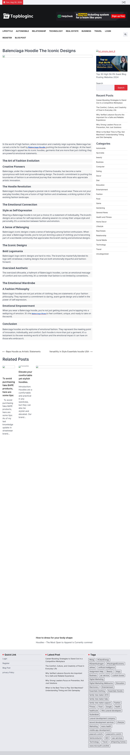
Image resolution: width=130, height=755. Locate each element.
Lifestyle (8, 31)
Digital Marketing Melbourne (101, 683)
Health (117, 707)
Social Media (101, 240)
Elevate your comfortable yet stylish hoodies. (25, 376)
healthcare (93, 711)
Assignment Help (96, 671)
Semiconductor (95, 738)
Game (98, 203)
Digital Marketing (96, 679)
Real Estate (72, 31)
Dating (99, 171)
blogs (118, 671)
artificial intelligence (106, 667)
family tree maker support (100, 703)
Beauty (109, 671)
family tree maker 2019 (99, 695)
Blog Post (20, 37)
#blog (91, 660)
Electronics (93, 687)
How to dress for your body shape (54, 637)
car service (104, 675)
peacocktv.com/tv (113, 734)
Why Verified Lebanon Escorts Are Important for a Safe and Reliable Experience (110, 117)
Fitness (92, 707)
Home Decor (101, 222)
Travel (98, 31)
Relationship (39, 31)
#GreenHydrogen (96, 664)
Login (108, 31)
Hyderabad (94, 714)
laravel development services (101, 722)
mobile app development (99, 730)
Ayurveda (100, 153)
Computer (100, 166)
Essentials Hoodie (115, 691)
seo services (117, 738)
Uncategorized (102, 254)
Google (109, 707)
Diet (98, 180)
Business (86, 31)
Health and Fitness (104, 217)
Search (99, 83)
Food (98, 199)
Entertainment (102, 189)
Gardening (100, 208)
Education (100, 185)
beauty (99, 157)
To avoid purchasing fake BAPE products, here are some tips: (9, 387)
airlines (92, 667)
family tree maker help (98, 699)
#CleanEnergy (103, 660)
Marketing (93, 726)
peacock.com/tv (96, 734)
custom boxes (118, 675)
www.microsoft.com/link (99, 746)
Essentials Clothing (97, 691)
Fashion (99, 194)
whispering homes (118, 742)
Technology (56, 31)
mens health (106, 726)
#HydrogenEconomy (115, 664)
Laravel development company (102, 718)
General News (102, 212)
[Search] (125, 34)
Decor (98, 176)
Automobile (22, 31)
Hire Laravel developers (111, 711)
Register (7, 37)
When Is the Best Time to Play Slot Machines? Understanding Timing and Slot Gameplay (110, 134)
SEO (107, 738)
